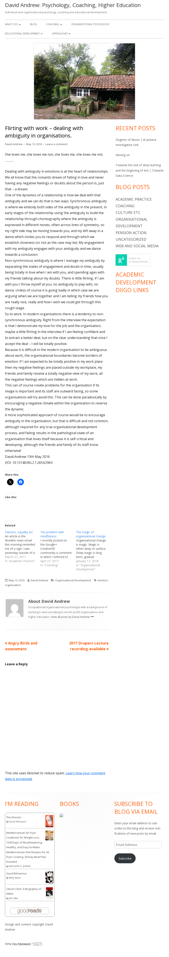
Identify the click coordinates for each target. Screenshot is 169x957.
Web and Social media (137, 245)
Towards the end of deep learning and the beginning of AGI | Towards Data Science (140, 170)
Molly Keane (15, 877)
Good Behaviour (16, 873)
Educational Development (22, 33)
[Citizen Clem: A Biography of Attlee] (49, 892)
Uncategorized (131, 239)
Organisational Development (73, 580)
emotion (102, 580)
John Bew (13, 898)
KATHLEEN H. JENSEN (20, 866)
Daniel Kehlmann (17, 821)
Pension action (131, 232)
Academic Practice (134, 199)
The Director (13, 817)
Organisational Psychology (90, 24)
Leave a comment (56, 144)
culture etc (128, 212)
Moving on (123, 155)
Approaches (60, 33)
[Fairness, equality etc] (22, 546)
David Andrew (13, 144)
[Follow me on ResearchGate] (133, 260)
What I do (11, 24)
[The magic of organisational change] (93, 550)
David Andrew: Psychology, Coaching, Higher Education (73, 5)
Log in (37, 944)
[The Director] (49, 821)
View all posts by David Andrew (70, 617)
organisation (13, 585)
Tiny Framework (21, 944)
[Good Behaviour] (49, 877)
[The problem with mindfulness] (58, 548)
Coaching (52, 24)
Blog (33, 24)
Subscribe (125, 858)
